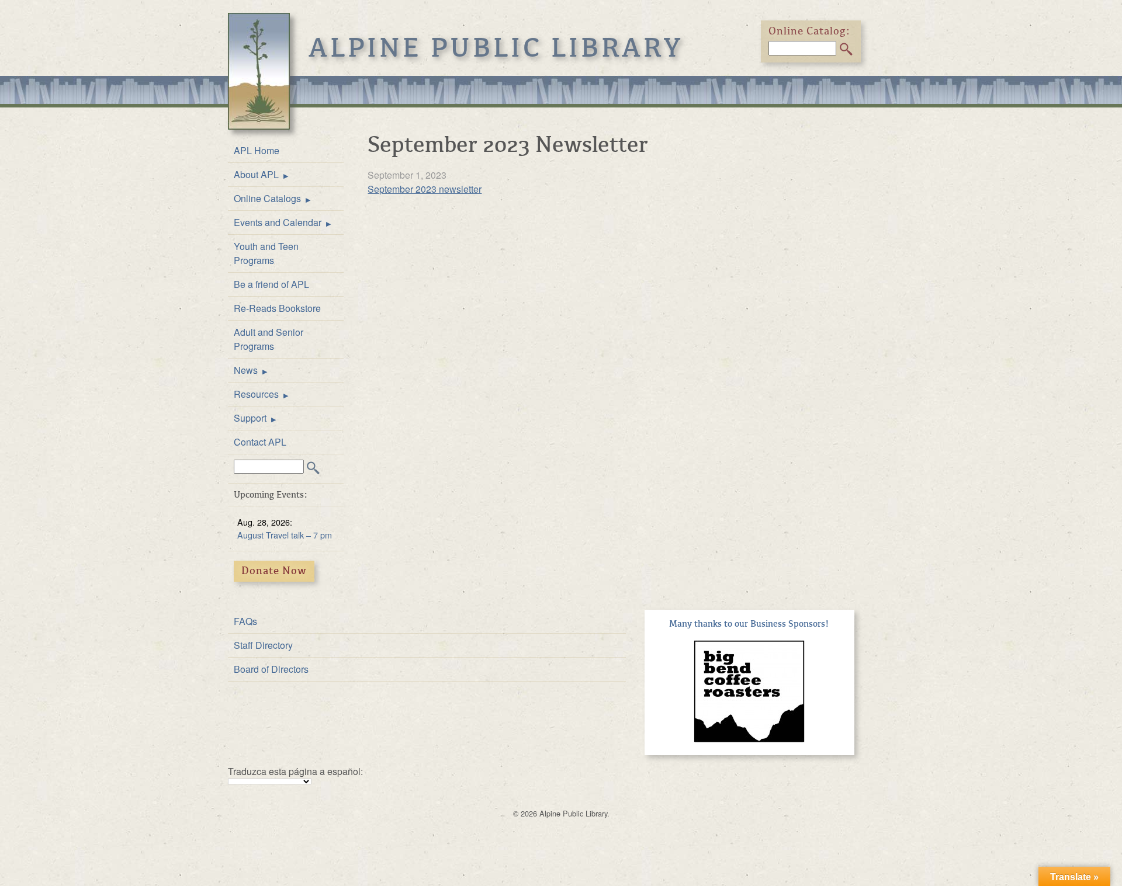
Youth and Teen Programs (266, 253)
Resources (256, 394)
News (246, 370)
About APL (256, 174)
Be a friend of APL (271, 284)
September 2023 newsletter (425, 189)
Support (250, 418)
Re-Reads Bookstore (277, 308)
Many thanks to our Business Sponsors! (749, 624)
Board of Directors (271, 669)
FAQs (245, 621)
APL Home (256, 150)
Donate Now (274, 571)
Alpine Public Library (496, 48)
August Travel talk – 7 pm (284, 535)
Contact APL (260, 442)
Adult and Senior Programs (268, 339)
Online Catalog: (809, 31)
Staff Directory (263, 645)
